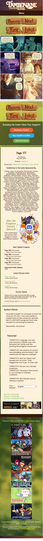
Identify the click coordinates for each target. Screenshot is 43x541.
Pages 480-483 (10, 276)
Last (29, 30)
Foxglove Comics (30, 421)
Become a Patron (21, 130)
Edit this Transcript (11, 394)
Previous (13, 21)
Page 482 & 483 (10, 281)
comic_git (23, 522)
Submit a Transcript (11, 396)
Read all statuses (24, 301)
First (13, 30)
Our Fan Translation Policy (14, 398)
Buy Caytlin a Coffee (21, 135)
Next (29, 21)
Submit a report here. (27, 529)
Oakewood (16, 164)
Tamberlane (25, 164)
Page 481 (8, 286)
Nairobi (36, 164)
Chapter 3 (24, 161)
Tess (31, 164)
